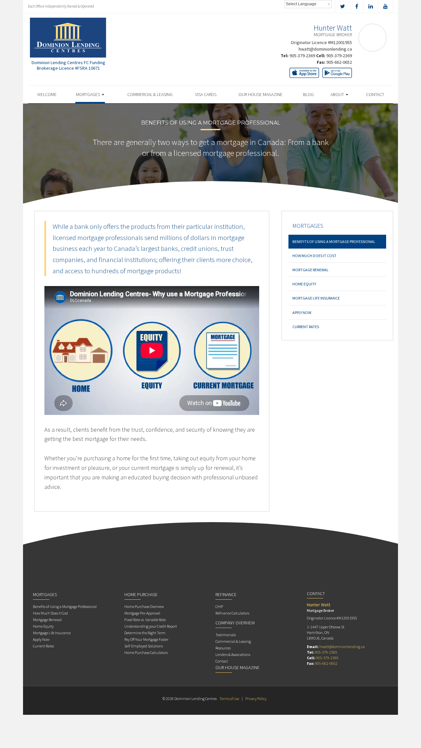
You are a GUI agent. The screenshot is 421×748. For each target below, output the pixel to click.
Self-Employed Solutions (143, 645)
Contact (375, 94)
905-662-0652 (339, 62)
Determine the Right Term (144, 632)
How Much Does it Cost (314, 255)
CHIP (219, 606)
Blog (308, 94)
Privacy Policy (255, 698)
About (338, 94)
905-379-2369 (302, 56)
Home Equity (304, 283)
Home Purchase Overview (144, 606)
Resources (223, 647)
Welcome (47, 94)
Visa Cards (205, 94)
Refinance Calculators (232, 613)
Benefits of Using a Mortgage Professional (333, 241)
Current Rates (305, 326)
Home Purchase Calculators (146, 652)
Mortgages (88, 94)
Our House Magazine (260, 94)
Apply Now (301, 312)
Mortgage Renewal (310, 269)
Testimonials (225, 634)
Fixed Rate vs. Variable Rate (145, 619)
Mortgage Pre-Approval (142, 613)
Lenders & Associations (232, 654)
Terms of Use (229, 698)
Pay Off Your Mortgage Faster (146, 639)
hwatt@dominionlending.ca (325, 49)
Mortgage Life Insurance (316, 298)
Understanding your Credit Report (150, 626)
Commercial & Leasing (150, 94)
